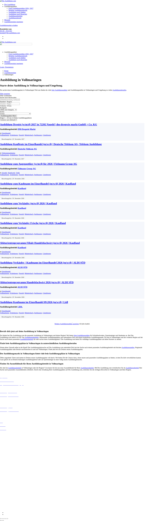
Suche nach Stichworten (8, 97)
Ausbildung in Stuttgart (8, 467)
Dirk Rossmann (5, 482)
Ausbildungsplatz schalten (9, 25)
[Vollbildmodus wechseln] (3, 518)
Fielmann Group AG (27, 168)
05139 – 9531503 (6, 31)
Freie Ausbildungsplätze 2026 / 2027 (21, 8)
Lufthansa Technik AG (7, 496)
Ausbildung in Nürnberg (8, 465)
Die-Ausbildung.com (13, 509)
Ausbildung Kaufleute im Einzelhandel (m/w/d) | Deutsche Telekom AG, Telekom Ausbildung (51, 144)
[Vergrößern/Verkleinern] (1, 518)
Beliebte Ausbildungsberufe (18, 10)
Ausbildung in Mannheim (8, 462)
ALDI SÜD (22, 267)
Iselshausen (38, 135)
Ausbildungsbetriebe (15, 16)
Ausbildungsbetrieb (26, 339)
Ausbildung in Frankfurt (8, 444)
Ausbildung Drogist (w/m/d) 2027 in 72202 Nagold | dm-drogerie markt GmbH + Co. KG (48, 124)
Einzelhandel (6, 133)
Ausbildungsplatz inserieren (13, 22)
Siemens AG (4, 501)
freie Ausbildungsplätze (59, 90)
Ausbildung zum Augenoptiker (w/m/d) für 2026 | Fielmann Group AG (38, 163)
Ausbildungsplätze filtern (8, 116)
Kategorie (3, 108)
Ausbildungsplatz (10, 73)
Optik (18, 173)
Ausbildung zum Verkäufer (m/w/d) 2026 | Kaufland (28, 203)
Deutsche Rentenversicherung (10, 484)
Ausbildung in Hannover (8, 448)
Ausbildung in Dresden (8, 439)
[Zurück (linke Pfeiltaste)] (1, 520)
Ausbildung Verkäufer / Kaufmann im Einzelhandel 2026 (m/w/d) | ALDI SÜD (42, 262)
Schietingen (14, 135)
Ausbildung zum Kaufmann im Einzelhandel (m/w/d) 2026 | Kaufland (38, 183)
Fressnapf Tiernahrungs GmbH (10, 492)
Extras (2, 112)
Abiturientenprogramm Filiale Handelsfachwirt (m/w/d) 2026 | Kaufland (40, 243)
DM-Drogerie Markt (26, 129)
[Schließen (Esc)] (7, 518)
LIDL (20, 307)
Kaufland (22, 188)
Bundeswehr (4, 475)
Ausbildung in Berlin (7, 433)
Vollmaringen (4, 135)
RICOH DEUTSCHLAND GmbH (12, 499)
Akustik (4, 173)
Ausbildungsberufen (119, 90)
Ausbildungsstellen (128, 347)
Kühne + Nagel (5, 494)
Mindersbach (29, 135)
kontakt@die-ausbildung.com (10, 33)
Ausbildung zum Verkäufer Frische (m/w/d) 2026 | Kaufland (33, 223)
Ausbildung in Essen (7, 443)
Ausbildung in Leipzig (7, 456)
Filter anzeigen (5, 94)
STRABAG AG (5, 503)
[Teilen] (5, 518)
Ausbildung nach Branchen (18, 14)
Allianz (2, 471)
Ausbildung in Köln (6, 454)
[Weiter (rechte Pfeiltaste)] (3, 520)
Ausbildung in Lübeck (7, 458)
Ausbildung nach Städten (17, 12)
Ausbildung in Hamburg (8, 446)
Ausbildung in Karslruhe (8, 452)
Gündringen (47, 135)
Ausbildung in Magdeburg (9, 460)
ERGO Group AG (6, 486)
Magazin (7, 20)
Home (6, 71)
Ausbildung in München (8, 463)
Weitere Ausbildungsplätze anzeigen (67, 324)
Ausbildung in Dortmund (8, 437)
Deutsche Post (5, 479)
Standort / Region (6, 102)
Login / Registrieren (6, 67)
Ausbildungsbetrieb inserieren (10, 414)
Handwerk (11, 173)
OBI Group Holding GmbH (9, 498)
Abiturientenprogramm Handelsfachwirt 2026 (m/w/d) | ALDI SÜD (37, 282)
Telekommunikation (8, 153)
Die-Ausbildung (9, 4)
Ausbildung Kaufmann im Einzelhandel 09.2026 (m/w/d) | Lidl (34, 302)
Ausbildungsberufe (15, 18)
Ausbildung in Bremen (7, 435)
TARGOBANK (5, 505)
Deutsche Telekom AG (27, 149)
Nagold (21, 135)
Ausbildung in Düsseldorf (8, 441)
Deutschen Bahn (5, 477)
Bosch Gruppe (5, 473)
